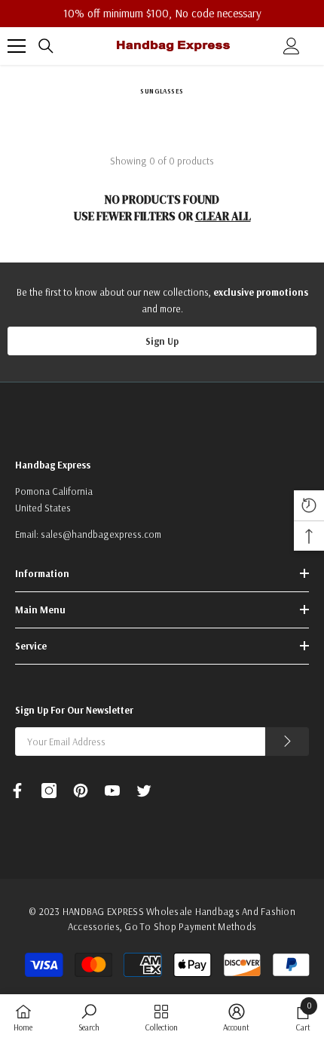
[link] (89, 1017)
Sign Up (162, 341)
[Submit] (287, 741)
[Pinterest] (81, 790)
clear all (223, 216)
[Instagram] (49, 790)
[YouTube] (112, 790)
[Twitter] (144, 790)
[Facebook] (17, 790)
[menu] (17, 46)
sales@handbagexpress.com (101, 534)
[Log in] (291, 46)
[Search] (46, 46)
